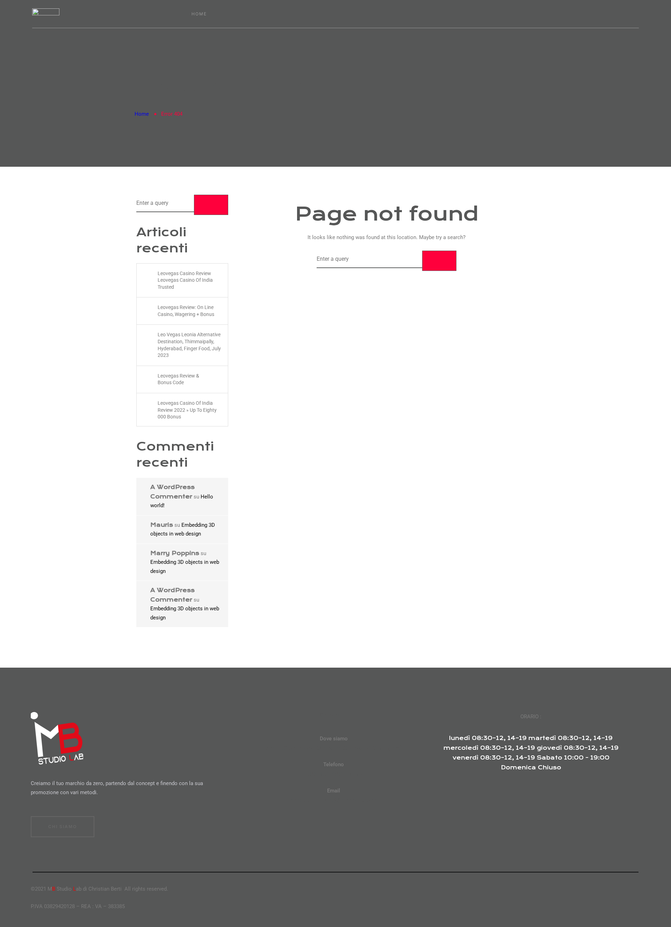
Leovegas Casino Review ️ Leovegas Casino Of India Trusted (185, 280)
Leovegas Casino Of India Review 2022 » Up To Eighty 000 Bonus (187, 409)
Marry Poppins (174, 553)
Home (142, 114)
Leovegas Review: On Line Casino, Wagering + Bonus (186, 310)
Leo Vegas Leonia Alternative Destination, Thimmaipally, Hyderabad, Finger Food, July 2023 (189, 345)
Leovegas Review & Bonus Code (178, 379)
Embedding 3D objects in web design (182, 529)
